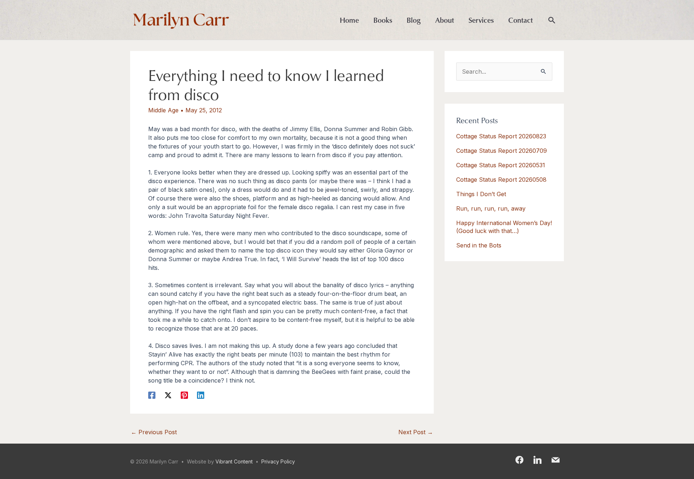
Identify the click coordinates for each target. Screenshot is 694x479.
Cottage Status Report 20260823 (501, 136)
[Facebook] (151, 395)
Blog (414, 20)
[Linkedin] (200, 395)
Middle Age (163, 110)
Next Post (415, 432)
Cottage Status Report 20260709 (501, 150)
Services (481, 20)
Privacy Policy (278, 461)
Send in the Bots (478, 245)
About (444, 20)
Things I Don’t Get (481, 194)
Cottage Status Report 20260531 (500, 165)
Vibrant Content (234, 461)
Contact (520, 20)
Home (349, 20)
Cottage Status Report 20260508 (501, 179)
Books (382, 20)
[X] (168, 395)
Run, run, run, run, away (491, 208)
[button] (552, 20)
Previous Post (154, 432)
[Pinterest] (184, 395)
